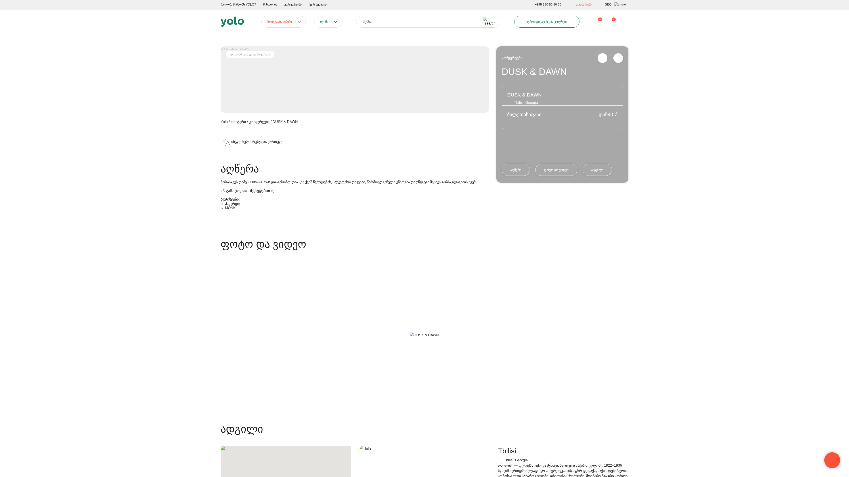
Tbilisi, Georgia (516, 460)
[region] (424, 238)
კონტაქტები (293, 4)
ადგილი (597, 170)
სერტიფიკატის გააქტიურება (546, 21)
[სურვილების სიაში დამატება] (618, 58)
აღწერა (515, 170)
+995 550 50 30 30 (548, 4)
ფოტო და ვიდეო (556, 170)
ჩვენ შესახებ (318, 4)
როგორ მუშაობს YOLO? (238, 4)
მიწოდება (270, 4)
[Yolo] (232, 22)
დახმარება (584, 4)
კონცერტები (512, 58)
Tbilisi (507, 451)
